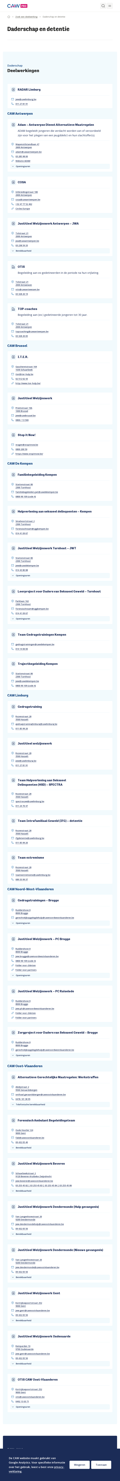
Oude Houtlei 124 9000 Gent (24, 1132)
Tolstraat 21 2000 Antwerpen (24, 235)
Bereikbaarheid (23, 250)
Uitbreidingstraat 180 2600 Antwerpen (27, 193)
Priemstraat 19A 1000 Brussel (24, 409)
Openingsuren (23, 166)
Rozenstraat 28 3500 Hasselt (23, 718)
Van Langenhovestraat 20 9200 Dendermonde (29, 1218)
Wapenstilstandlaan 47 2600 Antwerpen (27, 146)
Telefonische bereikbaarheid (30, 1104)
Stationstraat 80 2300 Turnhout (24, 486)
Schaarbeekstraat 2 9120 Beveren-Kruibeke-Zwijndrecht (34, 1175)
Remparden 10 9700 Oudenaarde (25, 1348)
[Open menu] (110, 6)
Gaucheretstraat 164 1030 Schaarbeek (26, 368)
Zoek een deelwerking (26, 16)
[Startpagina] (8, 16)
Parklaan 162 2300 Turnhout (23, 603)
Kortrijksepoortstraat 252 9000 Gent (29, 1304)
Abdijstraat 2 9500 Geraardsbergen (26, 1088)
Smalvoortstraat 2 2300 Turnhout (25, 523)
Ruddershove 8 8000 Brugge (23, 912)
